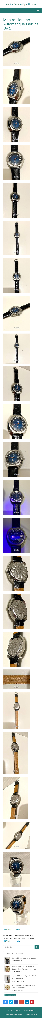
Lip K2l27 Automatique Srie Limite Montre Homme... (24, 977)
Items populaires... (10, 995)
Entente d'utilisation (31, 1014)
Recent (19, 953)
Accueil (10, 1010)
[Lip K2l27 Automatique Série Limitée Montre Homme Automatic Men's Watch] (7, 978)
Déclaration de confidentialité (13, 1014)
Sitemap (18, 1010)
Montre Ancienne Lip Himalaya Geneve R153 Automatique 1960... (24, 967)
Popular (9, 953)
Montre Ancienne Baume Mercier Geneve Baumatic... (24, 986)
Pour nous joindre (29, 1010)
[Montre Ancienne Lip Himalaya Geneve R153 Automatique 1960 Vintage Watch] (7, 968)
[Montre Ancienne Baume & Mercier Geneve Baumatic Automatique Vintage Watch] (7, 987)
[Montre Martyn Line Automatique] (7, 960)
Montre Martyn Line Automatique (24, 958)
